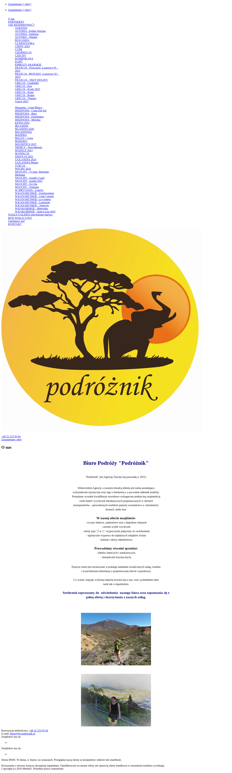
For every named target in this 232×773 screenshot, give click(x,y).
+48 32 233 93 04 (11, 436)
